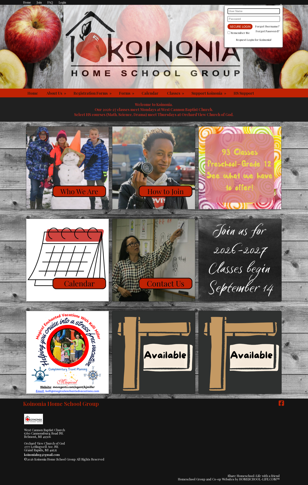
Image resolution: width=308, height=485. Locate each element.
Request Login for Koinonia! (253, 39)
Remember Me (240, 33)
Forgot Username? (267, 26)
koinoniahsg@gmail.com (42, 455)
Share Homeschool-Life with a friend (254, 476)
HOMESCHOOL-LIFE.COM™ (259, 479)
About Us (57, 93)
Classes (176, 93)
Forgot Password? (268, 31)
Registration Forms (93, 93)
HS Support (244, 93)
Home (32, 93)
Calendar (150, 93)
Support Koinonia (209, 93)
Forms (127, 93)
